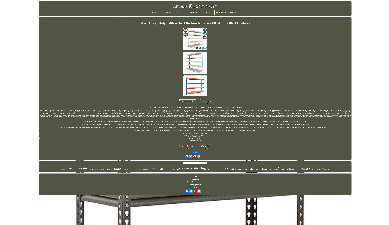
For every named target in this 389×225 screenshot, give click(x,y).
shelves (118, 168)
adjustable (145, 169)
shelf (274, 168)
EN (194, 187)
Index (195, 176)
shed (166, 169)
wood (214, 169)
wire (209, 169)
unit (252, 168)
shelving (200, 168)
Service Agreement (195, 185)
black (257, 169)
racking (83, 168)
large (246, 169)
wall (218, 169)
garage (305, 168)
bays (324, 169)
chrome (264, 169)
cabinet (297, 169)
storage (187, 168)
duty (225, 168)
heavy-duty (316, 169)
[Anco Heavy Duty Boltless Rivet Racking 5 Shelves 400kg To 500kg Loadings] (195, 39)
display (240, 169)
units (102, 169)
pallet (233, 169)
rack (178, 169)
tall (329, 169)
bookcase (109, 169)
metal (154, 168)
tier (161, 168)
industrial (94, 169)
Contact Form (195, 179)
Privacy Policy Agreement (195, 182)
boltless (290, 169)
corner (171, 169)
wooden (283, 169)
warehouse (129, 169)
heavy (72, 168)
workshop (138, 169)
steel (63, 169)
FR (197, 187)
